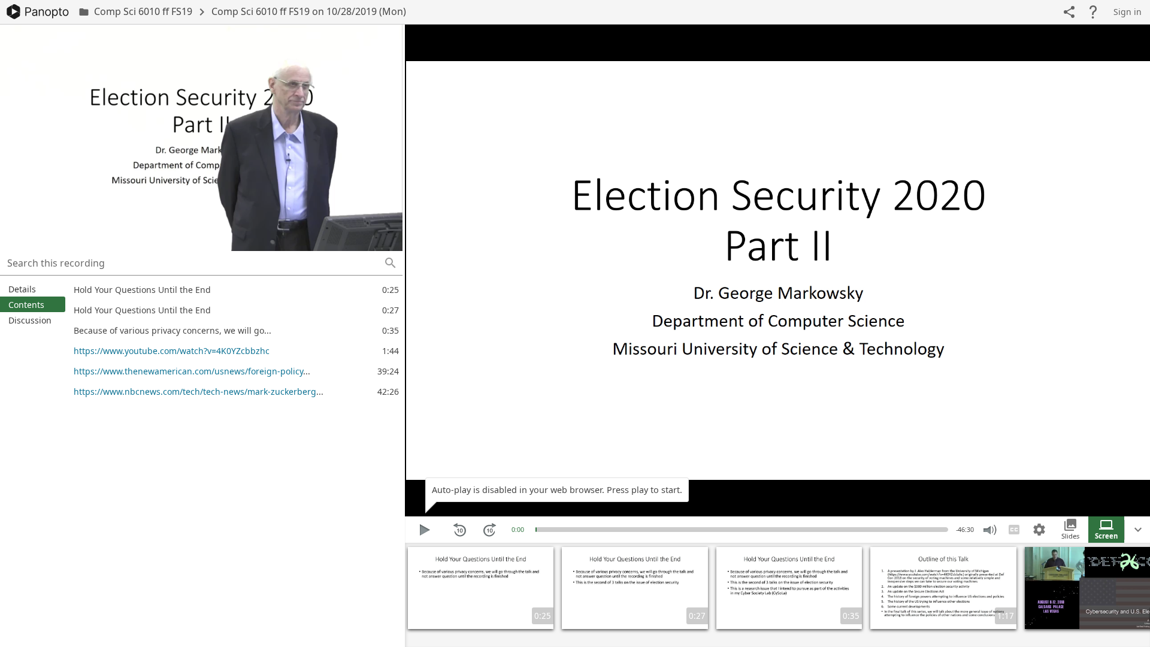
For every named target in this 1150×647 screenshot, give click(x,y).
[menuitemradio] (1070, 529)
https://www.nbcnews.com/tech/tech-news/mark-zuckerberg (195, 391)
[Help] (1093, 12)
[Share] (1069, 12)
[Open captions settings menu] (1039, 530)
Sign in (1127, 11)
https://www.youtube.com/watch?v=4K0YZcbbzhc (172, 350)
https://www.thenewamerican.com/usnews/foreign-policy (188, 371)
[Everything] (38, 11)
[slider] (536, 529)
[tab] (32, 289)
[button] (390, 263)
